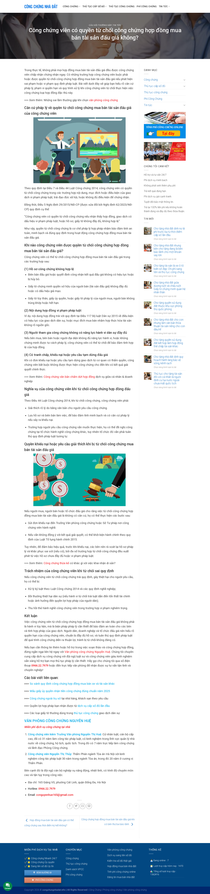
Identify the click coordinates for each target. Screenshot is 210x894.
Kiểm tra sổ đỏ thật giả (119, 860)
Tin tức (163, 6)
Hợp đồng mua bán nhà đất (121, 866)
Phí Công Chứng (147, 6)
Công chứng (70, 6)
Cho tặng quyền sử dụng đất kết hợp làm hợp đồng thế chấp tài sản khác (168, 343)
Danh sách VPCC (75, 869)
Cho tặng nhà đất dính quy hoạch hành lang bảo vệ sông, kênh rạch (168, 360)
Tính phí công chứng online (121, 871)
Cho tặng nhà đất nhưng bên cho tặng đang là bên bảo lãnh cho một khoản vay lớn (168, 250)
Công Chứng (95, 890)
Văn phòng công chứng (119, 849)
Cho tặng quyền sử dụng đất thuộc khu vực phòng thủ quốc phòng (168, 306)
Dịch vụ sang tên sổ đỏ (119, 855)
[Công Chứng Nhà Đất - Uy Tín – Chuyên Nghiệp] (41, 6)
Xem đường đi (44, 872)
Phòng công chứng (112, 890)
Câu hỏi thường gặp (100, 25)
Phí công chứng (44, 880)
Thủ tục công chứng (122, 6)
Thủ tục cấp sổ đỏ (93, 6)
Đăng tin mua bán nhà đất (121, 877)
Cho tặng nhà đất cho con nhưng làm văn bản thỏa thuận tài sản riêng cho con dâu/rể (169, 324)
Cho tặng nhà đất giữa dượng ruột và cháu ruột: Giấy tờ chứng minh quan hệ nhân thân (169, 287)
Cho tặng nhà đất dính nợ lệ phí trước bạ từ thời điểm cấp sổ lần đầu (169, 232)
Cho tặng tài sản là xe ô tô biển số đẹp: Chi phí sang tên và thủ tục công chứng (169, 269)
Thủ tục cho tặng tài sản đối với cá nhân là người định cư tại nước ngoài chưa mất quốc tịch (168, 378)
